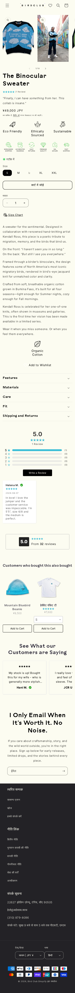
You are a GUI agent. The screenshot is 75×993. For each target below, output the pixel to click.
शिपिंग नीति (12, 839)
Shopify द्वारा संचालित (47, 981)
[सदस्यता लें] (64, 771)
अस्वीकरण (12, 880)
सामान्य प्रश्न (13, 799)
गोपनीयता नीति (14, 864)
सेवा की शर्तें (12, 872)
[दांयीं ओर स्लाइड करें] (46, 69)
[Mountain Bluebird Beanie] (17, 587)
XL (41, 172)
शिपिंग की (16, 115)
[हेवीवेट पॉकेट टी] (48, 587)
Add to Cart (17, 628)
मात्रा (5, 195)
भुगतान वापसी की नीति (18, 847)
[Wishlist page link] (50, 5)
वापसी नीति (12, 856)
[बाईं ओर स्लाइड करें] (29, 69)
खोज (9, 808)
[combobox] (48, 619)
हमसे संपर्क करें (14, 816)
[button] (7, 5)
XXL (54, 172)
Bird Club (33, 981)
